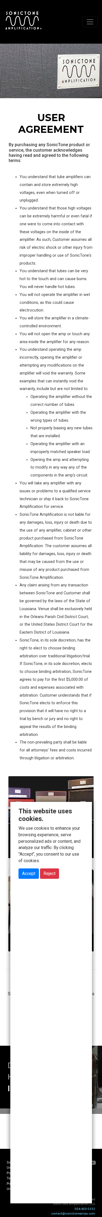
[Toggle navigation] (90, 21)
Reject (49, 873)
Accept (28, 873)
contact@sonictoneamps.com (73, 1213)
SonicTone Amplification (23, 22)
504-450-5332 (85, 1209)
